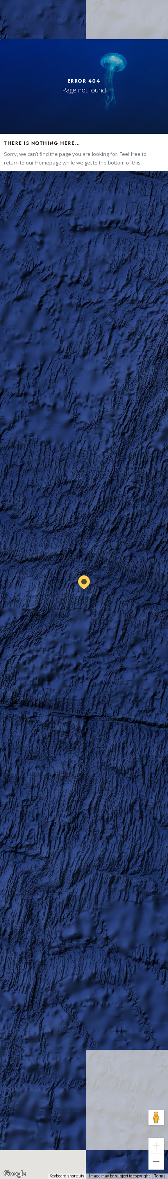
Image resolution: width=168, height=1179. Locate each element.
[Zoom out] (156, 1162)
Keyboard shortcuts (67, 1176)
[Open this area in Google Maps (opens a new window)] (15, 1174)
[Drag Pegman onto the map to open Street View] (156, 1117)
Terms (160, 1176)
